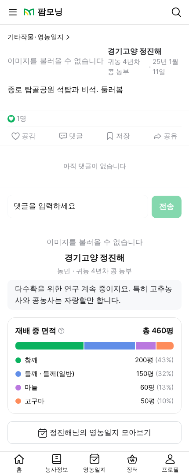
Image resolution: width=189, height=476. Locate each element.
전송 (166, 206)
